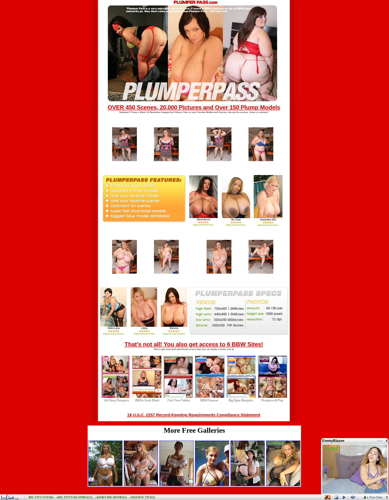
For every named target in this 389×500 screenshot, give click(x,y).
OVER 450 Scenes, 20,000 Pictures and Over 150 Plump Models (194, 107)
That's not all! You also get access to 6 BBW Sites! (193, 344)
